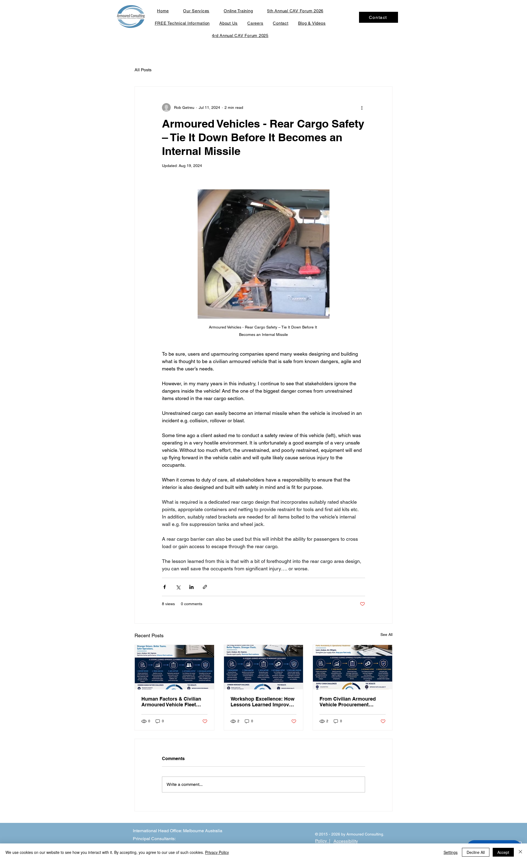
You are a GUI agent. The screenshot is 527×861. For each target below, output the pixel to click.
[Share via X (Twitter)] (178, 587)
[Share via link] (205, 587)
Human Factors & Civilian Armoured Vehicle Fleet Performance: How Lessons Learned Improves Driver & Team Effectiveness (173, 701)
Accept (503, 852)
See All (386, 634)
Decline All (476, 852)
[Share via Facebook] (164, 587)
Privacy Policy (217, 852)
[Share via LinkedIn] (191, 587)
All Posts (143, 69)
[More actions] (361, 107)
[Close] (520, 852)
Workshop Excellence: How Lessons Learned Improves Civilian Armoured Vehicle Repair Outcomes (263, 701)
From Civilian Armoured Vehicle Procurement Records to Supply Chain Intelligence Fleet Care (348, 701)
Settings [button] (451, 852)
